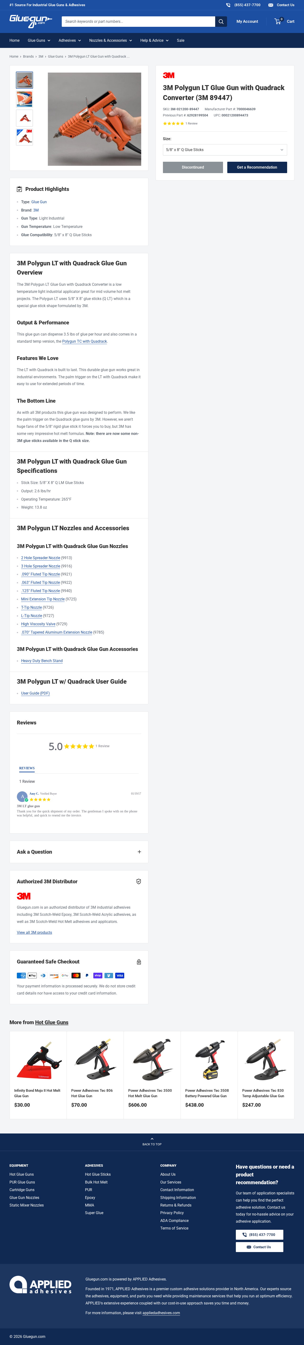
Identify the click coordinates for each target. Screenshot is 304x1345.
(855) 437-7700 (243, 5)
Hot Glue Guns (51, 1022)
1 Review (191, 123)
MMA (89, 1205)
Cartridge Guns (22, 1190)
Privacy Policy (172, 1213)
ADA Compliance (174, 1220)
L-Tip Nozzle (31, 615)
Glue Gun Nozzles (24, 1197)
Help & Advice (151, 40)
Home (14, 40)
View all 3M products (34, 932)
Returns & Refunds (175, 1205)
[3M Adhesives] (225, 75)
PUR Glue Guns (22, 1182)
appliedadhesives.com (161, 1313)
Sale (180, 40)
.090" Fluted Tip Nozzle (40, 574)
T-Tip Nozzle (31, 607)
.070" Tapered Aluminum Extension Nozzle (56, 632)
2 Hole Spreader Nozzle (40, 558)
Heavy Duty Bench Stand (42, 661)
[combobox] (138, 21)
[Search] (221, 21)
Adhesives (67, 40)
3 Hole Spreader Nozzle (40, 566)
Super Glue (94, 1213)
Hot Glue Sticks (98, 1174)
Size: (186, 139)
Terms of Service (174, 1228)
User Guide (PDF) (35, 693)
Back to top (152, 1144)
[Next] (294, 1075)
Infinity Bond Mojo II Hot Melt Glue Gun (37, 1093)
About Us (168, 1174)
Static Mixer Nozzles (27, 1205)
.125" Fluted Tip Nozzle (40, 591)
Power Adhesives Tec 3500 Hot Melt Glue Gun (150, 1093)
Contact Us (285, 5)
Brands (28, 56)
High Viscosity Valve (38, 624)
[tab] (27, 769)
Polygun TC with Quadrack (84, 341)
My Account (247, 21)
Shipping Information (178, 1197)
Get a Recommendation (257, 167)
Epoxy (90, 1197)
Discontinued (193, 167)
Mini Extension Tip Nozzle (43, 599)
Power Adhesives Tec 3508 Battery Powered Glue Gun (207, 1093)
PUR (88, 1190)
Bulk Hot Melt (96, 1182)
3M (40, 56)
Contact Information (177, 1190)
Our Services (170, 1182)
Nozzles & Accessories (108, 40)
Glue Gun (39, 202)
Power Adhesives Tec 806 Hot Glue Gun (92, 1093)
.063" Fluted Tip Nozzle (40, 582)
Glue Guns (36, 40)
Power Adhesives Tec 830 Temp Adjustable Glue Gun (263, 1093)
